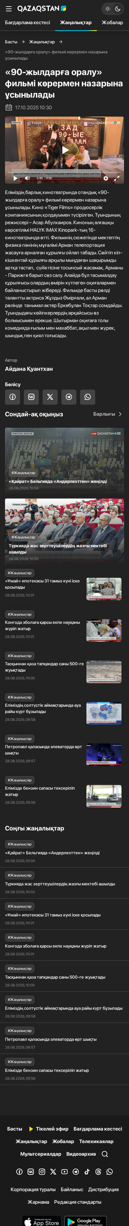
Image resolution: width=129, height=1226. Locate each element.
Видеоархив (81, 1154)
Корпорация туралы (33, 1189)
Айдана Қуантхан (29, 368)
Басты (11, 41)
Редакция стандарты (77, 1202)
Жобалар (112, 22)
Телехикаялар (96, 1141)
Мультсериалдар (40, 1154)
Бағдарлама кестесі (27, 22)
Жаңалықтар (76, 22)
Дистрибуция (103, 1189)
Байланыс (72, 1189)
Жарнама (38, 1202)
